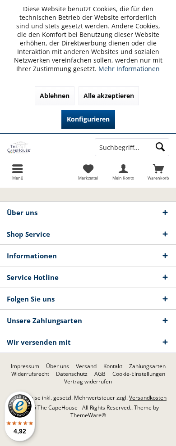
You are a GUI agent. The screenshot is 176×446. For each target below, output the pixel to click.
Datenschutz (72, 374)
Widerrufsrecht (30, 374)
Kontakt (112, 366)
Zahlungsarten (147, 366)
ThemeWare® (88, 415)
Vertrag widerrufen (88, 381)
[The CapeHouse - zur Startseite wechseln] (44, 147)
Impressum (25, 366)
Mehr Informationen (129, 68)
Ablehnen (54, 95)
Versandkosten (148, 397)
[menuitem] (158, 172)
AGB (100, 374)
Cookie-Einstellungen (138, 374)
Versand (86, 366)
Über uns (57, 366)
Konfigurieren (88, 119)
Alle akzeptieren (108, 95)
